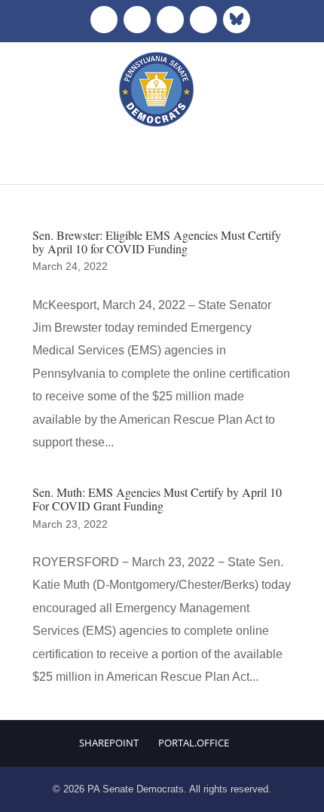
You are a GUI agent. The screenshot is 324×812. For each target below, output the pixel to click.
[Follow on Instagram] (170, 19)
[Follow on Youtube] (203, 19)
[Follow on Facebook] (104, 19)
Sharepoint (109, 742)
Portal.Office (193, 742)
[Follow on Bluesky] (236, 19)
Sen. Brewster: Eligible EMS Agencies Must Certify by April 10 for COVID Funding (156, 241)
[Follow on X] (137, 19)
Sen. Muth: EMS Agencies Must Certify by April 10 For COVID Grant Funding (157, 498)
